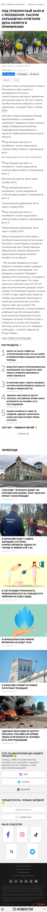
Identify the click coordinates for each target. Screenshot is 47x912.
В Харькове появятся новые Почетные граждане (20, 687)
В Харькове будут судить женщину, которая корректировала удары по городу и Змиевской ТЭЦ (26, 385)
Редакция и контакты (23, 869)
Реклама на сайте (23, 872)
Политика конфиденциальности (23, 875)
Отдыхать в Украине (36, 4)
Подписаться (25, 817)
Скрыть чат (23, 434)
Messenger (25, 790)
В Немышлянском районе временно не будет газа (18, 641)
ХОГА (4, 110)
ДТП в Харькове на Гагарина (13, 4)
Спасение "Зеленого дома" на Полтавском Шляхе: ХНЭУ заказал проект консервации (23, 492)
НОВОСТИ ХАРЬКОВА (19, 338)
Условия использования (23, 866)
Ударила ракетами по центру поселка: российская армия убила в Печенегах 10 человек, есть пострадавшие (21, 735)
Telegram (25, 782)
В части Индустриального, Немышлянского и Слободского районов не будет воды (22, 593)
